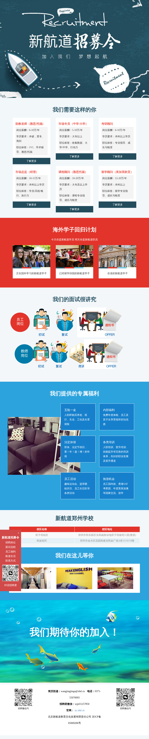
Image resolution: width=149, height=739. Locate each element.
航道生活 (10, 556)
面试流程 (10, 547)
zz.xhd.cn (79, 710)
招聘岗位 (10, 542)
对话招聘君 (10, 585)
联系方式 (10, 560)
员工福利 (10, 551)
